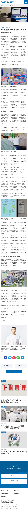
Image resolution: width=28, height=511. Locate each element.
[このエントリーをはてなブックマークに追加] (22, 359)
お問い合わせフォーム (14, 475)
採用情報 (3, 496)
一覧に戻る (14, 371)
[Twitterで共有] (10, 359)
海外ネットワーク (5, 493)
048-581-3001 (14, 481)
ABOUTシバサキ (4, 490)
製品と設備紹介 (17, 490)
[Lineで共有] (18, 359)
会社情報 (16, 493)
